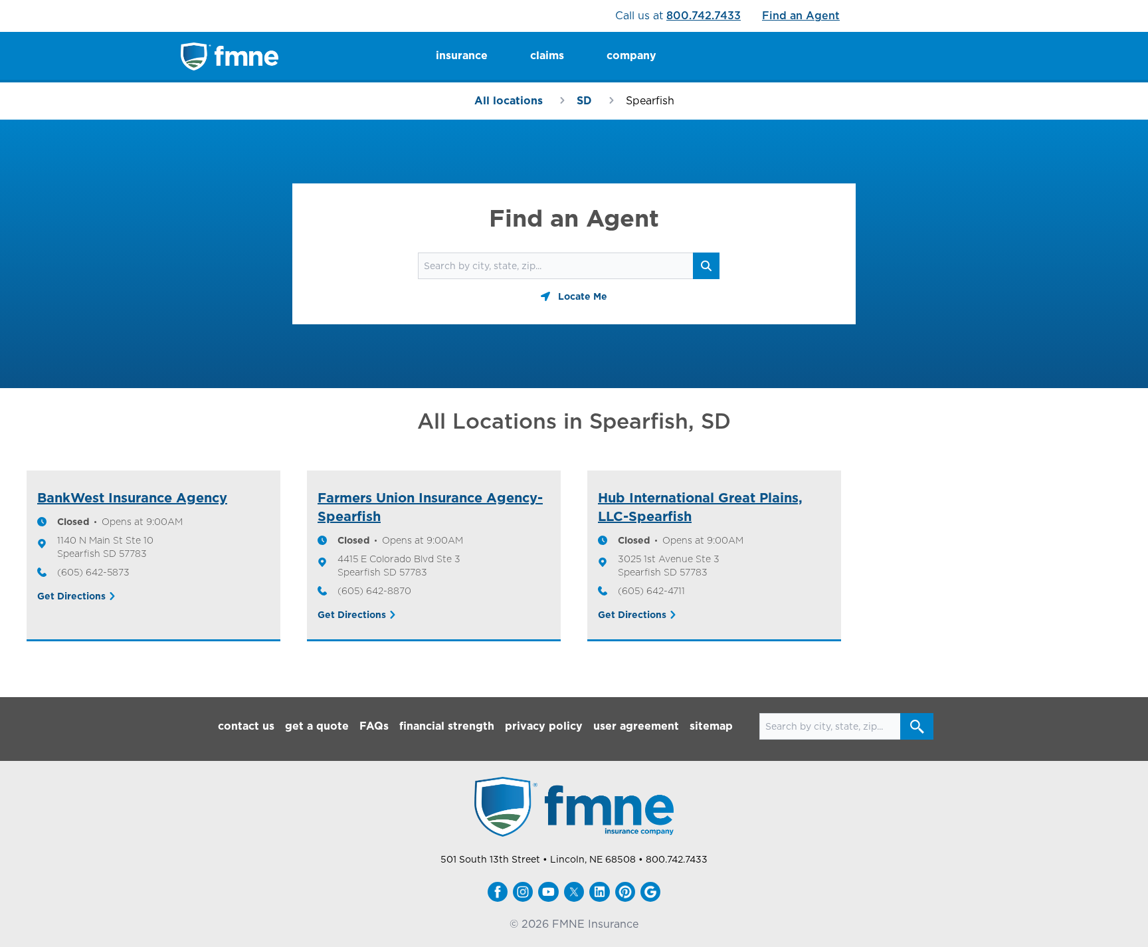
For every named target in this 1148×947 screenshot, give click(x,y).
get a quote (317, 726)
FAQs (374, 726)
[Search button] (916, 726)
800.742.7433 (703, 15)
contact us (246, 726)
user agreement (636, 726)
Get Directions (71, 596)
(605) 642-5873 (93, 572)
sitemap (711, 726)
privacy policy (544, 726)
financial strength (446, 726)
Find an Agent (801, 15)
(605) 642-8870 (374, 590)
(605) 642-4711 (651, 590)
